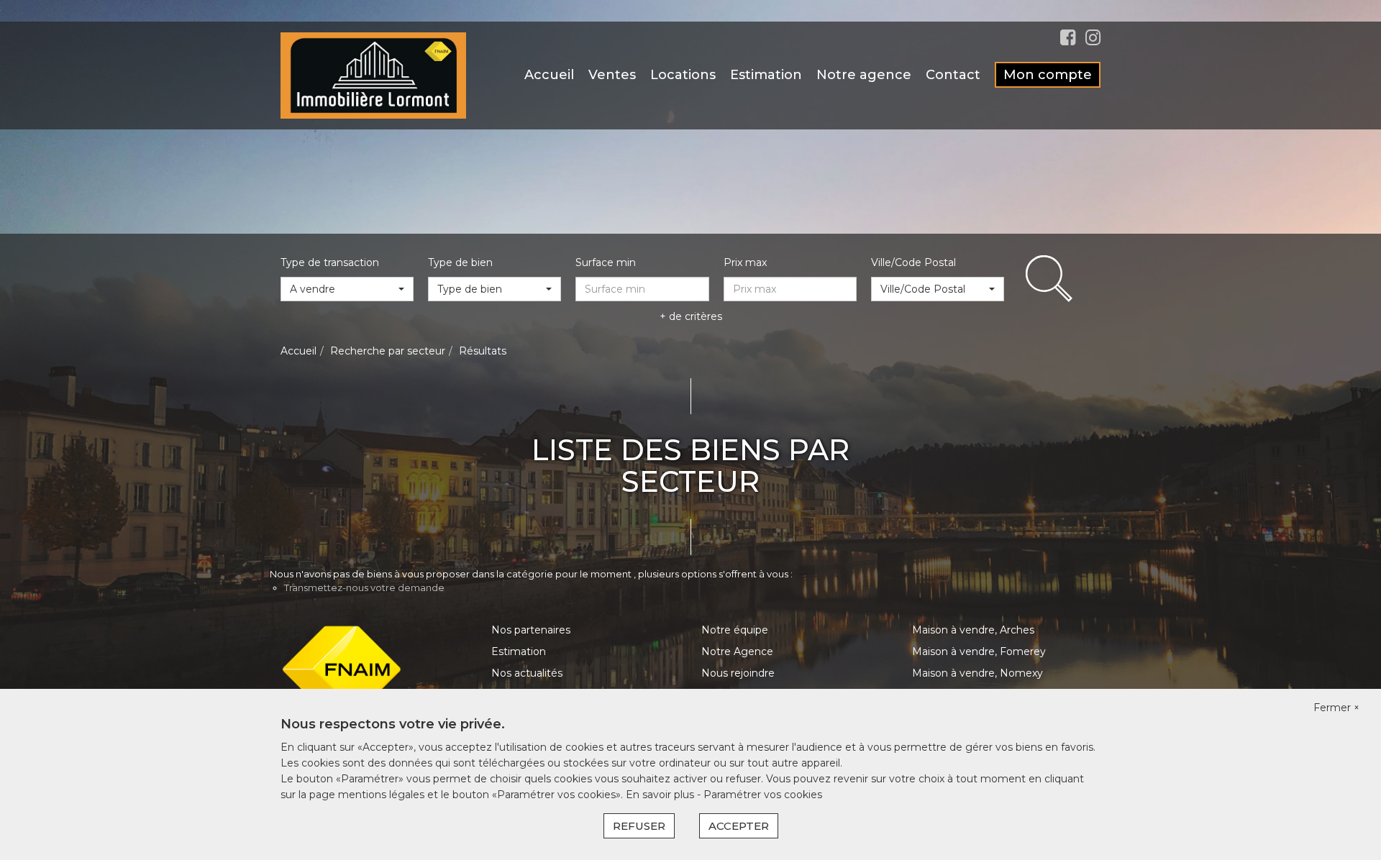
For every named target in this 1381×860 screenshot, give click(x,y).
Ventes (612, 75)
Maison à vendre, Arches (973, 629)
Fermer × (1336, 707)
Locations (683, 75)
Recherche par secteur (387, 350)
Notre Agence (737, 651)
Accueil (549, 75)
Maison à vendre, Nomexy (977, 673)
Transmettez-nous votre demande (364, 587)
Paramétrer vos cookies (762, 794)
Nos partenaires (530, 629)
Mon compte (1047, 75)
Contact (953, 75)
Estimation (766, 75)
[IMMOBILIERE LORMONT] (373, 74)
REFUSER (639, 826)
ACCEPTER (738, 826)
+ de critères (691, 316)
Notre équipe (734, 629)
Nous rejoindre (738, 673)
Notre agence (863, 75)
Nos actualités (526, 673)
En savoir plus (661, 794)
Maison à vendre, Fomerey (979, 651)
